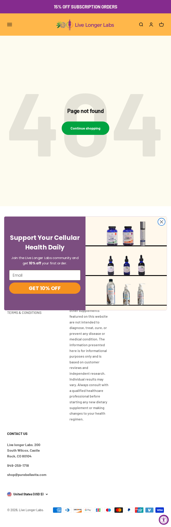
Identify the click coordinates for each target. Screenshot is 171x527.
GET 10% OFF (45, 288)
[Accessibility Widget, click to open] (164, 520)
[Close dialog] (161, 222)
